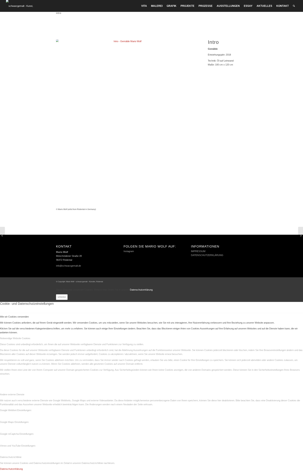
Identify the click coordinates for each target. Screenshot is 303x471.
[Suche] (294, 6)
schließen (62, 297)
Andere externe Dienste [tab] (12, 394)
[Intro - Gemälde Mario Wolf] (126, 123)
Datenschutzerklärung (141, 289)
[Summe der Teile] (300, 235)
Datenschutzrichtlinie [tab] (10, 457)
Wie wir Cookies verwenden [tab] (14, 316)
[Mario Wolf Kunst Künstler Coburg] (24, 6)
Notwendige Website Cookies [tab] (15, 338)
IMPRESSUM (198, 251)
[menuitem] (144, 6)
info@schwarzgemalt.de (68, 265)
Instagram (129, 251)
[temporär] (2, 235)
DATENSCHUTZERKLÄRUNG (207, 255)
